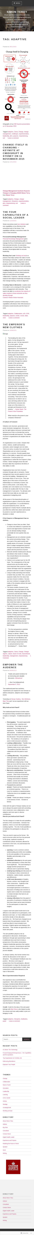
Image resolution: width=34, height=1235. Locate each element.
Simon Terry (17, 11)
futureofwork (26, 653)
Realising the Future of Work (11, 1143)
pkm (11, 136)
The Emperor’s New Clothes (14, 326)
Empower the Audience (13, 666)
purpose (15, 136)
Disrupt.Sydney (16, 699)
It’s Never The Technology (10, 1049)
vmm (4, 318)
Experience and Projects (9, 1140)
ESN (27, 313)
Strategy (5, 1104)
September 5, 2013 (14, 684)
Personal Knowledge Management (13, 239)
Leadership (6, 1091)
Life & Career (6, 1098)
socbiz (18, 315)
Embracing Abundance (9, 1061)
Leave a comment (13, 138)
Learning (5, 1094)
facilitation (24, 1019)
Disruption (15, 201)
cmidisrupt (15, 134)
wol (4, 138)
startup (5, 1101)
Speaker (5, 1147)
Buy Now (5, 1127)
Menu (18, 3)
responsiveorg (23, 136)
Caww (16, 131)
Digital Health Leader (8, 1137)
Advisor (5, 1124)
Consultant (6, 1130)
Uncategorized (7, 1107)
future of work (17, 653)
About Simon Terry (8, 1121)
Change (21, 131)
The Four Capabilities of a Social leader (15, 215)
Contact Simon (7, 1134)
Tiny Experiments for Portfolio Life (12, 1058)
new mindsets (21, 224)
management (14, 656)
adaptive (10, 131)
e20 (24, 313)
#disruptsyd (18, 678)
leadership (6, 136)
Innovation (6, 1088)
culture (10, 653)
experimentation (24, 134)
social (22, 315)
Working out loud (21, 255)
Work (4, 1150)
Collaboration (18, 313)
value (26, 315)
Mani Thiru (6, 701)
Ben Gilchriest (26, 699)
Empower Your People (9, 1064)
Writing (5, 1153)
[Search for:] (17, 1039)
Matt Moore (14, 1009)
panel (4, 1021)
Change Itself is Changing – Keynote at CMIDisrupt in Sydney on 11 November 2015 (15, 151)
